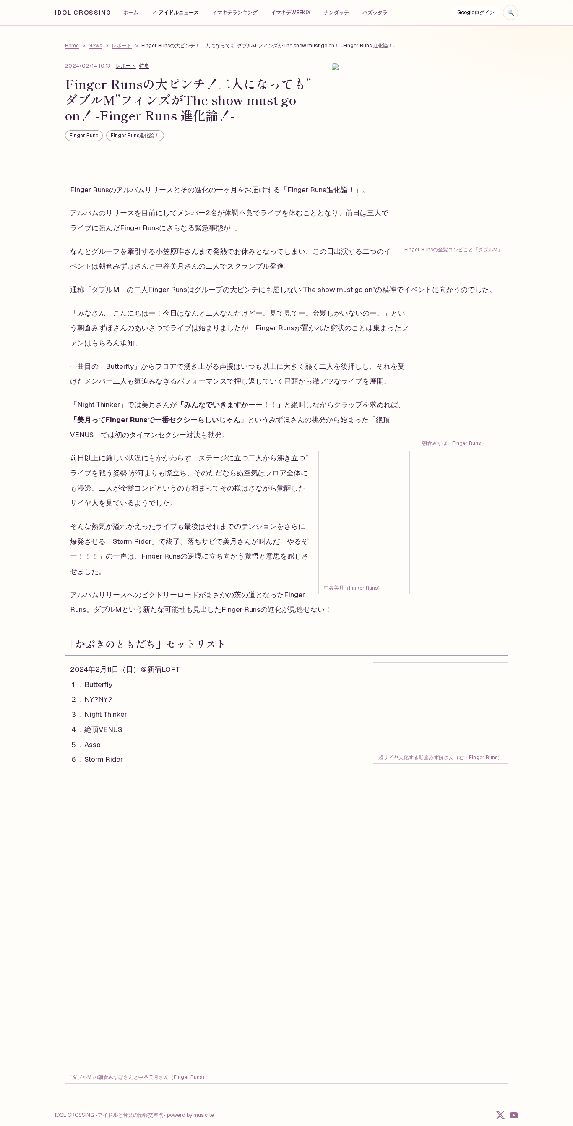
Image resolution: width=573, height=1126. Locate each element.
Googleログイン (476, 12)
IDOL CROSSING (83, 12)
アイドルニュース (175, 12)
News (95, 45)
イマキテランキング (235, 12)
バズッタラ (375, 12)
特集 (144, 66)
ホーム (130, 12)
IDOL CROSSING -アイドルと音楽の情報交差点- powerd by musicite (134, 1115)
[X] (500, 1115)
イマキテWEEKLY (290, 12)
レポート (122, 45)
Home (72, 45)
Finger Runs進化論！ (135, 135)
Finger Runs (84, 135)
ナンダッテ (336, 12)
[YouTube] (514, 1115)
